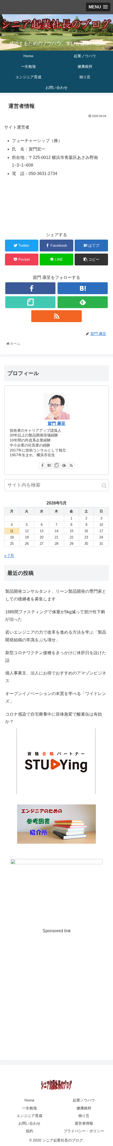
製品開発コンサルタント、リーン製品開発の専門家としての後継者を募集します (55, 595)
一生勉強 (29, 1108)
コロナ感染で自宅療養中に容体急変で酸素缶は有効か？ (53, 718)
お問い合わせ (29, 1123)
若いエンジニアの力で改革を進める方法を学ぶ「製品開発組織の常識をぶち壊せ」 (55, 636)
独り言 (83, 1116)
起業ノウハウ (84, 1100)
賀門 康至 (56, 423)
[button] (104, 485)
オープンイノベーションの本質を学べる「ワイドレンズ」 (55, 697)
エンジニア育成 (29, 1116)
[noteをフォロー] (30, 302)
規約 (29, 1131)
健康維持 (83, 1108)
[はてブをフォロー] (83, 288)
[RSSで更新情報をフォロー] (56, 316)
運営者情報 (84, 1123)
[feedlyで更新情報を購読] (83, 302)
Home (29, 1100)
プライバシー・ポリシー (84, 1131)
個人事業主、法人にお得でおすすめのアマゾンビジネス (55, 677)
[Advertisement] (56, 991)
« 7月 (9, 555)
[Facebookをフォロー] (30, 288)
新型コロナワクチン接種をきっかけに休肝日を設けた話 (55, 656)
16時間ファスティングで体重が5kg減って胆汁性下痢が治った (55, 616)
